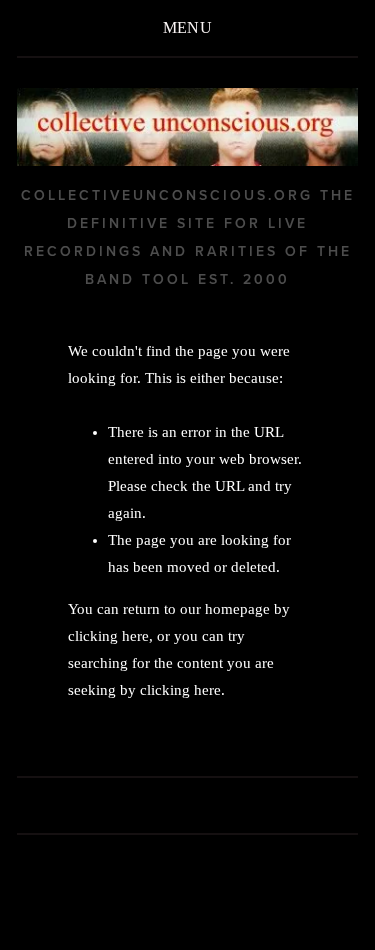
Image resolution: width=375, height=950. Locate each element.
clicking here (108, 636)
